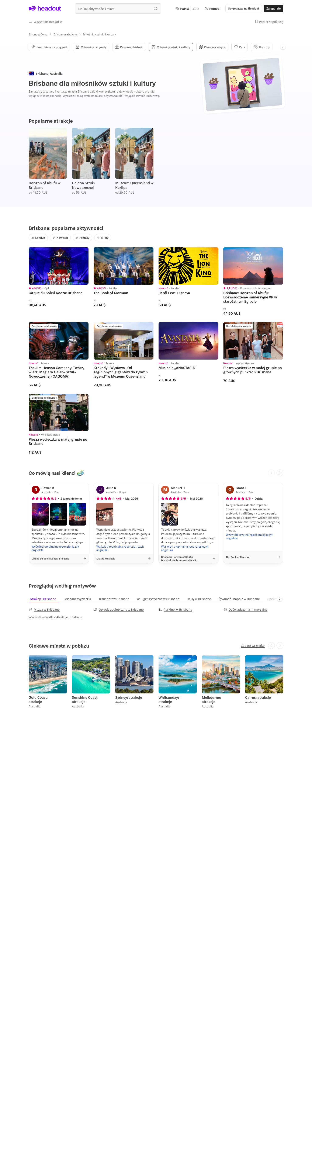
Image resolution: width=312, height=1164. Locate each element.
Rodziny (264, 47)
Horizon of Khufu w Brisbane (44, 185)
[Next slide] (280, 473)
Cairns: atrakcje (258, 697)
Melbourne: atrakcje (211, 699)
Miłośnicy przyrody (93, 47)
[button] (45, 22)
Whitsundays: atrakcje (169, 699)
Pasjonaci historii (131, 47)
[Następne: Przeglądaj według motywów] (279, 598)
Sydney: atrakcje (128, 697)
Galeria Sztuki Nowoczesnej (83, 185)
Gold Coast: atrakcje (38, 699)
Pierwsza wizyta (214, 47)
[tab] (45, 598)
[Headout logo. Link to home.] (45, 8)
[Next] (282, 46)
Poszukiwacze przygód (52, 47)
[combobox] (118, 8)
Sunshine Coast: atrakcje (85, 699)
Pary (242, 47)
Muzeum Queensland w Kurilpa (134, 185)
